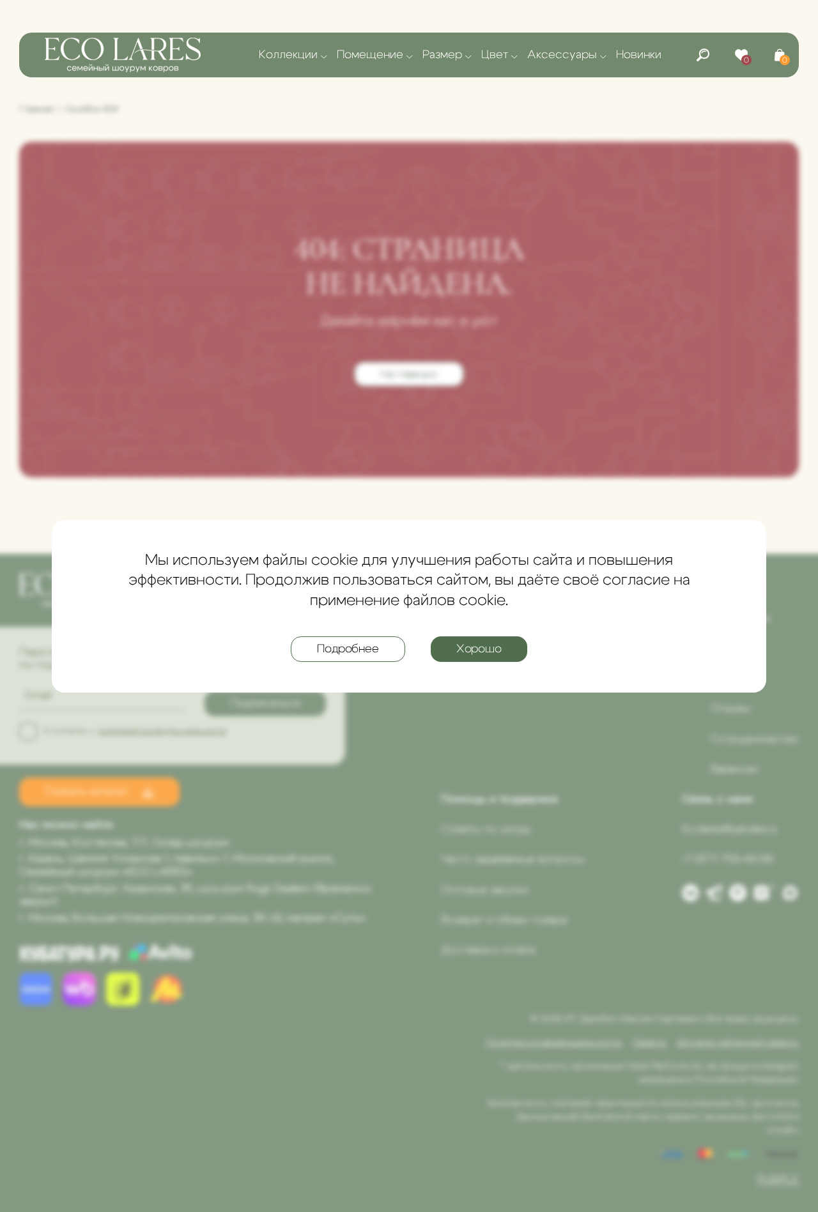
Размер (442, 55)
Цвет (494, 55)
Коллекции (288, 55)
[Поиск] (703, 55)
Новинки (638, 55)
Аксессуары (562, 55)
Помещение (370, 55)
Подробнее (347, 648)
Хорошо (479, 648)
